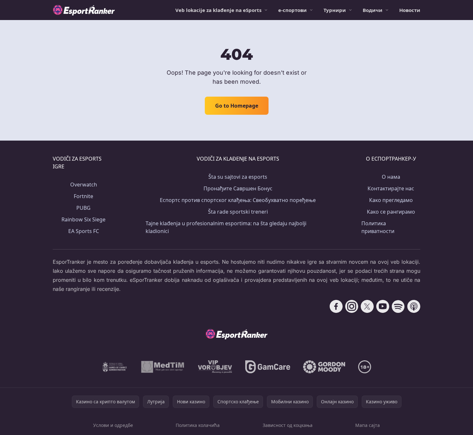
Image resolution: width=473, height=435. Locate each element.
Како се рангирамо (391, 211)
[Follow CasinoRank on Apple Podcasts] (413, 306)
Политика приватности (377, 227)
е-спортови (292, 10)
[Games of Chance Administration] (115, 366)
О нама (391, 176)
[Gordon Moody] (324, 366)
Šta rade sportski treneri (238, 211)
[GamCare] (267, 366)
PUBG (83, 207)
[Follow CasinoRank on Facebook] (336, 306)
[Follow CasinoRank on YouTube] (382, 306)
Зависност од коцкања (288, 425)
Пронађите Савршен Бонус (238, 188)
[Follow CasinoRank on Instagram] (351, 306)
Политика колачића (198, 425)
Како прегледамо (391, 200)
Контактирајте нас (391, 188)
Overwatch (83, 184)
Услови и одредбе (113, 425)
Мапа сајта (367, 425)
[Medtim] (163, 366)
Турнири (335, 10)
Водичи (372, 10)
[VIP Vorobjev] (215, 366)
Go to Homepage (236, 105)
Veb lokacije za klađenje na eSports (218, 10)
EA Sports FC (83, 231)
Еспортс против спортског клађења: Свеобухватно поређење (238, 200)
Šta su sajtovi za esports (237, 176)
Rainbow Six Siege (83, 219)
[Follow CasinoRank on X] (367, 306)
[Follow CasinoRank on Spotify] (398, 306)
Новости (409, 10)
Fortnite (83, 196)
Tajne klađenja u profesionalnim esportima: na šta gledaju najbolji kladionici (226, 227)
